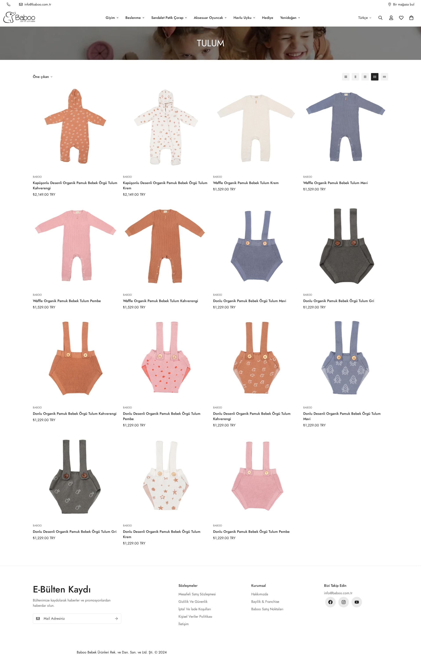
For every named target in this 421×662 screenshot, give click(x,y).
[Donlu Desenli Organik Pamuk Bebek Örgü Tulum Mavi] (345, 359)
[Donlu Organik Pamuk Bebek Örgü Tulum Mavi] (255, 246)
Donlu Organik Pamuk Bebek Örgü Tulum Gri (338, 300)
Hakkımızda (259, 594)
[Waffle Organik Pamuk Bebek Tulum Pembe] (75, 246)
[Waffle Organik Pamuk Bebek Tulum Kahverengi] (165, 246)
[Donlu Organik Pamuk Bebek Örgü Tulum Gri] (345, 246)
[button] (411, 18)
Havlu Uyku (243, 17)
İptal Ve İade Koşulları (194, 609)
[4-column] (374, 77)
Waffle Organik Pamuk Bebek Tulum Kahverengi (160, 300)
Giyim (110, 17)
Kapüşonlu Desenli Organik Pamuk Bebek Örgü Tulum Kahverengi (75, 185)
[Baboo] (19, 18)
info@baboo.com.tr (338, 593)
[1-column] (346, 77)
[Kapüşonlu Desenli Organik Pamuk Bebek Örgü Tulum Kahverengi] (75, 128)
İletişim (183, 623)
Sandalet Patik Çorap (167, 17)
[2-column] (355, 77)
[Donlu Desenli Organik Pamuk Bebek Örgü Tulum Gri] (75, 477)
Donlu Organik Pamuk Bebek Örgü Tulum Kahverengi (74, 413)
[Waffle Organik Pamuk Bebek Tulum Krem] (255, 128)
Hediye (267, 17)
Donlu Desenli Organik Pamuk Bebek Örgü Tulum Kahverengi (252, 416)
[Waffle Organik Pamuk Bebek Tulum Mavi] (345, 128)
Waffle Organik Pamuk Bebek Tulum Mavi (335, 182)
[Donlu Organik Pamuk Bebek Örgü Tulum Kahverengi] (75, 359)
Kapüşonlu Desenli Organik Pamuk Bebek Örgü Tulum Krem (165, 185)
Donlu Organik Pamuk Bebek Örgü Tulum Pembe (251, 531)
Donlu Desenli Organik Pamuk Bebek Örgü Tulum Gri (74, 531)
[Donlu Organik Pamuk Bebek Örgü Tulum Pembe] (255, 477)
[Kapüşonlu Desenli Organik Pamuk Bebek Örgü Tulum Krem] (165, 128)
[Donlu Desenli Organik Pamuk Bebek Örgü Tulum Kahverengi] (255, 359)
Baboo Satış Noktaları (267, 609)
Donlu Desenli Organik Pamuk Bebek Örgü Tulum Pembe (161, 416)
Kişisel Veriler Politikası (195, 616)
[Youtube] (356, 602)
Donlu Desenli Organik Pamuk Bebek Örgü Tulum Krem (161, 534)
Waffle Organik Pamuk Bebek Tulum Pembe (67, 300)
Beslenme (133, 17)
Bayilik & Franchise (265, 601)
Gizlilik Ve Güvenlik (192, 601)
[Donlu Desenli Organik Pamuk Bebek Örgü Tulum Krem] (165, 477)
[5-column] (384, 77)
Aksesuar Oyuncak (208, 17)
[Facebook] (330, 602)
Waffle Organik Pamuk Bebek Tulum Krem (246, 182)
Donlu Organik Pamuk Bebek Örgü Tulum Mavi (249, 300)
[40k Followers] (343, 602)
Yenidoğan (288, 17)
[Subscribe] (116, 619)
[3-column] (365, 77)
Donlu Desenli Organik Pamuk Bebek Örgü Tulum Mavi (342, 416)
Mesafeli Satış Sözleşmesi (197, 594)
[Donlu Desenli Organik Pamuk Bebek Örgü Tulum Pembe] (165, 359)
